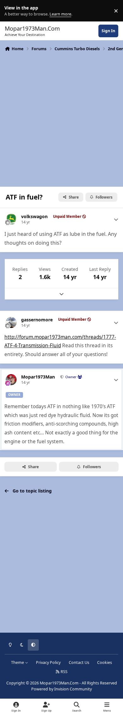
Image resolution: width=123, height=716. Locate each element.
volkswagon (34, 216)
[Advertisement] (61, 118)
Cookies (104, 662)
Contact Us (79, 662)
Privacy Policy (48, 662)
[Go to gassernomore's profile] (11, 322)
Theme (18, 662)
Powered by (61, 689)
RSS (63, 671)
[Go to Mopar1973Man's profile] (11, 379)
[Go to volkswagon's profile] (11, 219)
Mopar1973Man (38, 377)
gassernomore (37, 320)
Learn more (12, 11)
